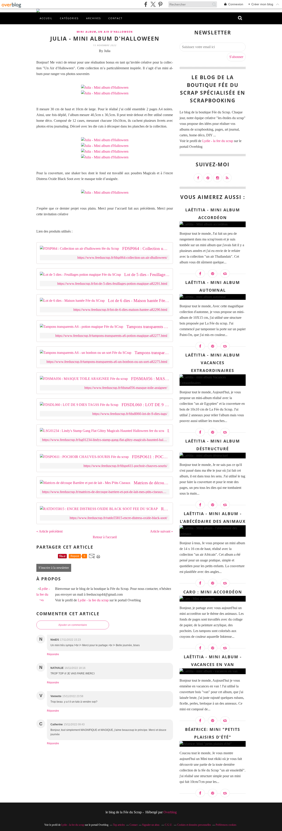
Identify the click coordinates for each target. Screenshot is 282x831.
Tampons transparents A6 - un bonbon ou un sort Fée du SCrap (152, 352)
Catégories (69, 18)
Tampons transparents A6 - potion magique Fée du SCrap (147, 326)
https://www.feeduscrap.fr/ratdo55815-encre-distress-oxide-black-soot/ (118, 518)
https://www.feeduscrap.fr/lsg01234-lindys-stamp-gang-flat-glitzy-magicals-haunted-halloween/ (104, 439)
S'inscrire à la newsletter (54, 567)
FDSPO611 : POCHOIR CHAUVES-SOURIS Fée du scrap (150, 456)
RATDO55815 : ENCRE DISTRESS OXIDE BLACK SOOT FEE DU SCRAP (165, 508)
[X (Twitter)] (153, 4)
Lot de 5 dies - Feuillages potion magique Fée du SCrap (146, 274)
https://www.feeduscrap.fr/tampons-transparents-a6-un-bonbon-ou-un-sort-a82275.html (106, 361)
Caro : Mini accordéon (212, 592)
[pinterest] (160, 4)
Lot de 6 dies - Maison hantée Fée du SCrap (138, 300)
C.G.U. (169, 824)
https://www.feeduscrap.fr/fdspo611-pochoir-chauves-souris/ (125, 465)
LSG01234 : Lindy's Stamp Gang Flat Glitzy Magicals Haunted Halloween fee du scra (168, 430)
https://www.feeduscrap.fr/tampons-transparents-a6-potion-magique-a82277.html (111, 335)
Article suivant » (161, 531)
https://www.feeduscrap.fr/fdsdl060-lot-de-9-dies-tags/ (129, 413)
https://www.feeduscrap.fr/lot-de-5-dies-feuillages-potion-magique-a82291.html (112, 283)
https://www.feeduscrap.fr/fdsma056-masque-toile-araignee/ (125, 387)
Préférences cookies (226, 824)
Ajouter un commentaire (72, 625)
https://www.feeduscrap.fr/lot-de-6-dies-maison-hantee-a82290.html (120, 309)
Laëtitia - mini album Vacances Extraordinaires (212, 362)
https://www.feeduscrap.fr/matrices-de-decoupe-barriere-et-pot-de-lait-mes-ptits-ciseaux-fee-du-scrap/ (104, 491)
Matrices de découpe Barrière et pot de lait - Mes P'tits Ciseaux (151, 482)
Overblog (170, 812)
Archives (93, 18)
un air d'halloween (115, 31)
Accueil (46, 18)
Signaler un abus (151, 824)
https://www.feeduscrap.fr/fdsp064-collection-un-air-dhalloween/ (122, 257)
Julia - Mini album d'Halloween (104, 38)
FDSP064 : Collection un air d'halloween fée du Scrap (145, 248)
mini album (86, 31)
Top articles (119, 824)
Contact (115, 18)
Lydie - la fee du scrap (93, 600)
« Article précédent (49, 531)
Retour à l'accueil (105, 537)
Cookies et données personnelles (194, 824)
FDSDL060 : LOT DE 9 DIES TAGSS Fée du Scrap (145, 404)
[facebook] (145, 4)
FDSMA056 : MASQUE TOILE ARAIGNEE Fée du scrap (150, 378)
